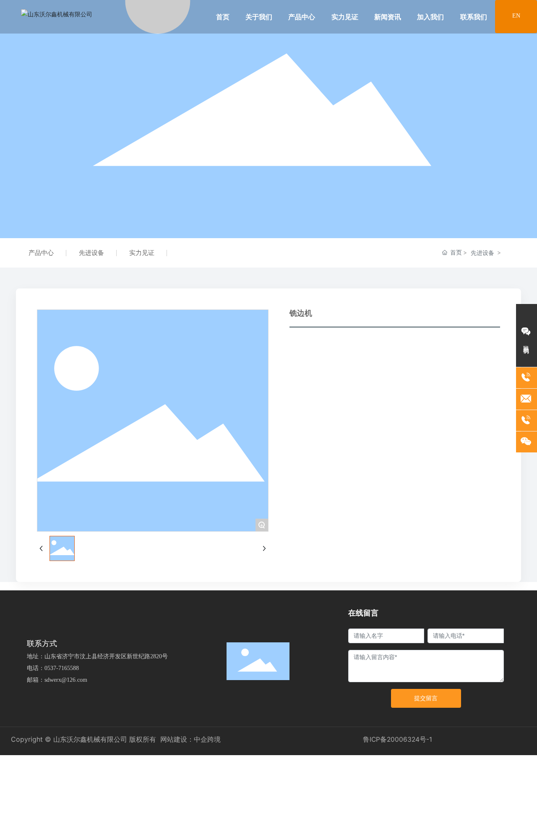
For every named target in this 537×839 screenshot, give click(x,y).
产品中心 (41, 253)
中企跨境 (207, 739)
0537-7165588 (61, 668)
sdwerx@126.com (65, 680)
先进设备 (91, 253)
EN (516, 16)
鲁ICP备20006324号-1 (397, 739)
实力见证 (141, 253)
